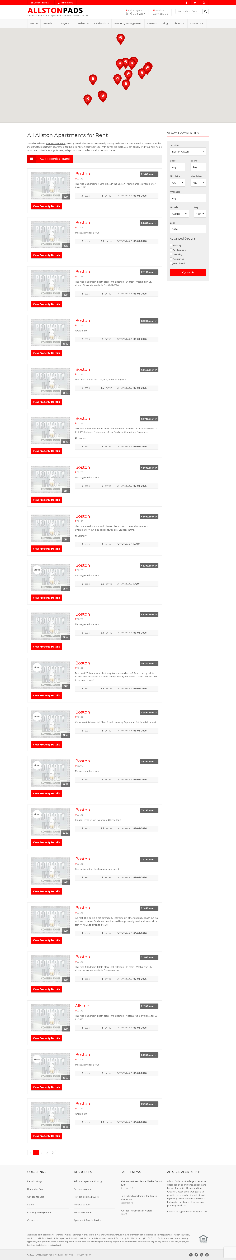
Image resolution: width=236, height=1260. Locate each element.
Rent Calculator (82, 1204)
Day (196, 207)
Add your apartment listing (88, 1181)
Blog (165, 23)
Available (175, 191)
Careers (152, 23)
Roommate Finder (83, 1212)
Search (189, 272)
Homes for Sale (35, 1189)
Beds (173, 160)
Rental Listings (34, 1181)
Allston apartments (55, 143)
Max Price (196, 176)
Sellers (82, 23)
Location (175, 145)
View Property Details (46, 206)
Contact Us (160, 13)
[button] (132, 64)
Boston (82, 173)
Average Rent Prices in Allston (136, 1210)
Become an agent (83, 1189)
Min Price (175, 176)
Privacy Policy (84, 1254)
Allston (82, 1005)
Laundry (177, 254)
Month (174, 207)
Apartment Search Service (87, 1220)
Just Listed (179, 263)
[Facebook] (186, 2)
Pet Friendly (179, 249)
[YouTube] (204, 2)
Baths (194, 160)
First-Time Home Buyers (86, 1196)
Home (34, 23)
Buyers (65, 23)
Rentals (47, 23)
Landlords (100, 23)
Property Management (128, 23)
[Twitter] (195, 2)
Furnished (178, 258)
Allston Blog (66, 2)
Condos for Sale (35, 1196)
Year (172, 222)
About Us (179, 23)
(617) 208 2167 (135, 13)
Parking (177, 245)
